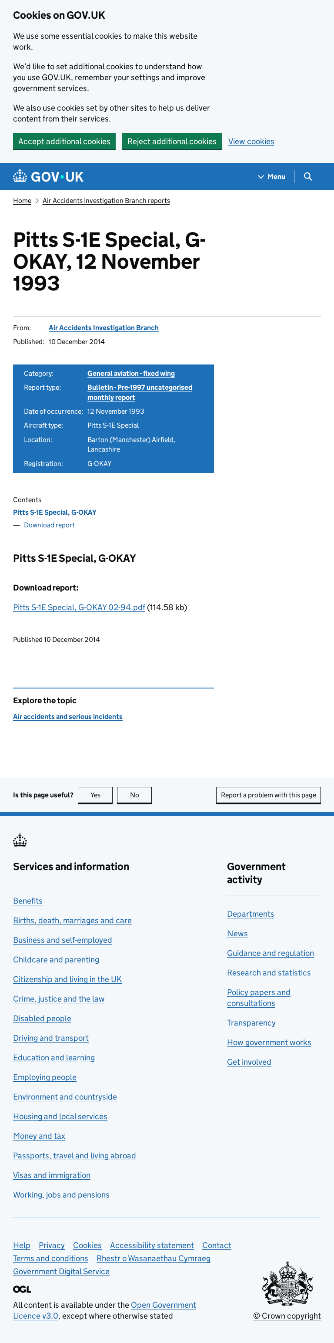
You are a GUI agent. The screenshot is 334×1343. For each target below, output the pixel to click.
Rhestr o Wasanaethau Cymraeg (153, 1258)
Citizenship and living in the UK (67, 979)
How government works (269, 1042)
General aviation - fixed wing (131, 373)
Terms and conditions (50, 1258)
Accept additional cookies (64, 141)
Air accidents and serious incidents (68, 716)
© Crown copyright (287, 1316)
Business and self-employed (62, 940)
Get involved (249, 1062)
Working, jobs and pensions (61, 1195)
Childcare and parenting (56, 960)
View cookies (251, 141)
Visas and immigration (51, 1175)
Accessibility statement (152, 1245)
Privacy (52, 1245)
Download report (49, 525)
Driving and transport (51, 1038)
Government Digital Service (61, 1271)
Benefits (28, 901)
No (141, 795)
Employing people (45, 1077)
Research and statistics (269, 973)
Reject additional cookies (172, 141)
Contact (216, 1245)
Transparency (251, 1023)
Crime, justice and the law (59, 999)
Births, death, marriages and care (72, 920)
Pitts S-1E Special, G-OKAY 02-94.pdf (79, 607)
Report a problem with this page (268, 795)
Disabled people (42, 1018)
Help (21, 1245)
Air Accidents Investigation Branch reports (106, 200)
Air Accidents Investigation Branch (104, 328)
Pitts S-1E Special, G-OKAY (55, 512)
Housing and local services (60, 1116)
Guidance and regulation (270, 953)
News (237, 933)
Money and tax (39, 1136)
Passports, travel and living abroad (74, 1156)
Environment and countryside (65, 1097)
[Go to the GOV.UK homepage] (48, 177)
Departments (250, 914)
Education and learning (54, 1058)
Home (22, 200)
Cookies (87, 1245)
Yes (101, 795)
